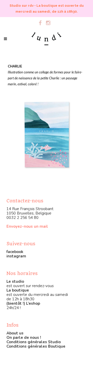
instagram (16, 256)
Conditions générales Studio (33, 342)
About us (15, 333)
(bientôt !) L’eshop (23, 303)
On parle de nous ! (23, 337)
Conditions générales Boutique (35, 346)
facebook (14, 251)
